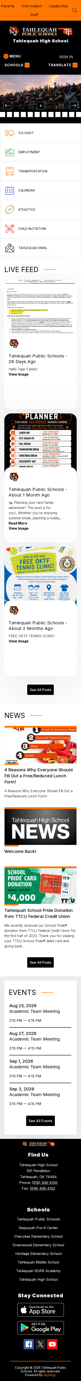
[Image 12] (57, 114)
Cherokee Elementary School (38, 1236)
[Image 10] (44, 114)
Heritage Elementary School (38, 1253)
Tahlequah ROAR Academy (38, 1271)
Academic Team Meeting (35, 1011)
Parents (8, 6)
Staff (34, 14)
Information (32, 6)
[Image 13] (64, 114)
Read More (18, 523)
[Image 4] (2, 114)
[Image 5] (9, 114)
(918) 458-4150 (44, 1182)
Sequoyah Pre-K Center (38, 1228)
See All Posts (40, 690)
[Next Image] (74, 105)
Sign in (66, 57)
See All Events (40, 1121)
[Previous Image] (7, 105)
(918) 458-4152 (42, 1188)
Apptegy (50, 1375)
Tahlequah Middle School (38, 1262)
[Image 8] (30, 114)
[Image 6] (16, 114)
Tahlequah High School (38, 1279)
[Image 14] (71, 114)
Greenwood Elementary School (38, 1245)
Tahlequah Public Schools (38, 1219)
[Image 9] (37, 114)
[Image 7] (23, 114)
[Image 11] (51, 114)
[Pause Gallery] (40, 105)
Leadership (58, 6)
